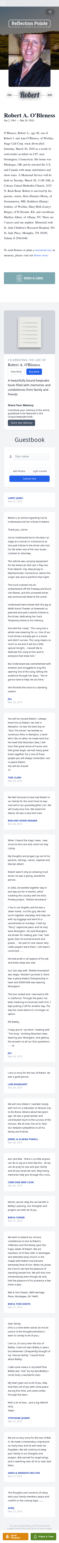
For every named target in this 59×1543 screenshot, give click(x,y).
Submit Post (29, 478)
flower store (41, 255)
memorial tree (43, 250)
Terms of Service (38, 1528)
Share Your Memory (21, 422)
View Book (16, 371)
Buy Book (34, 371)
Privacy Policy (20, 1528)
